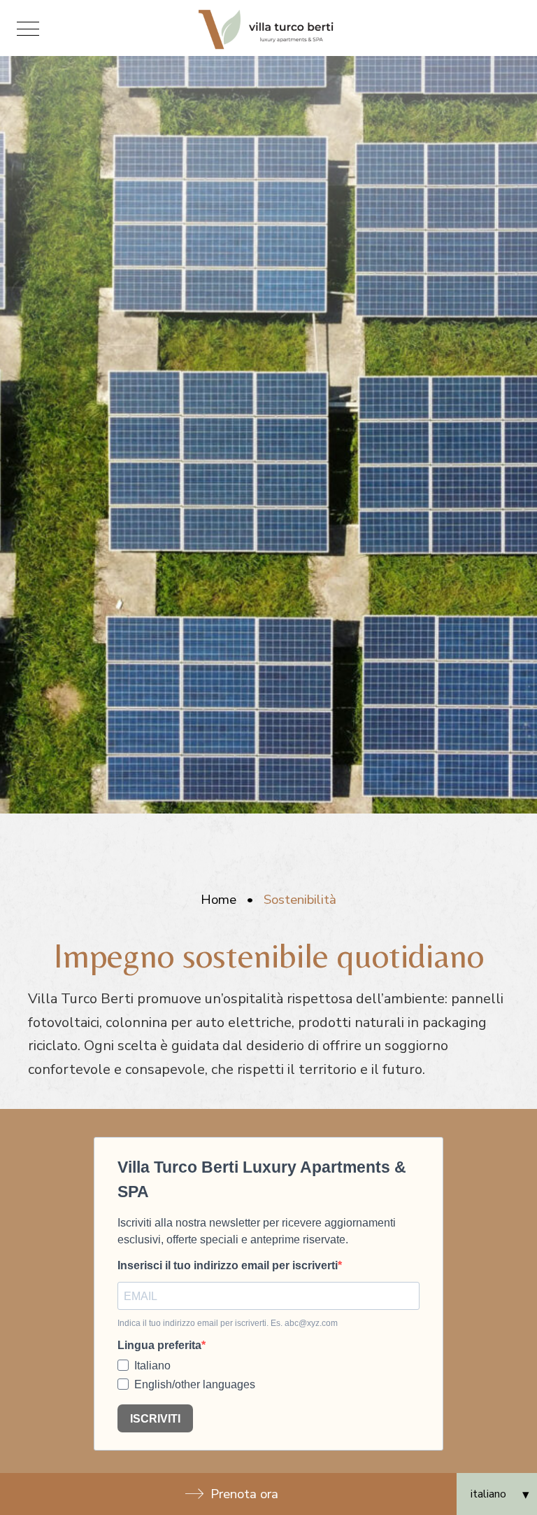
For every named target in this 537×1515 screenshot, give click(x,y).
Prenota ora (244, 1494)
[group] (268, 435)
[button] (28, 28)
